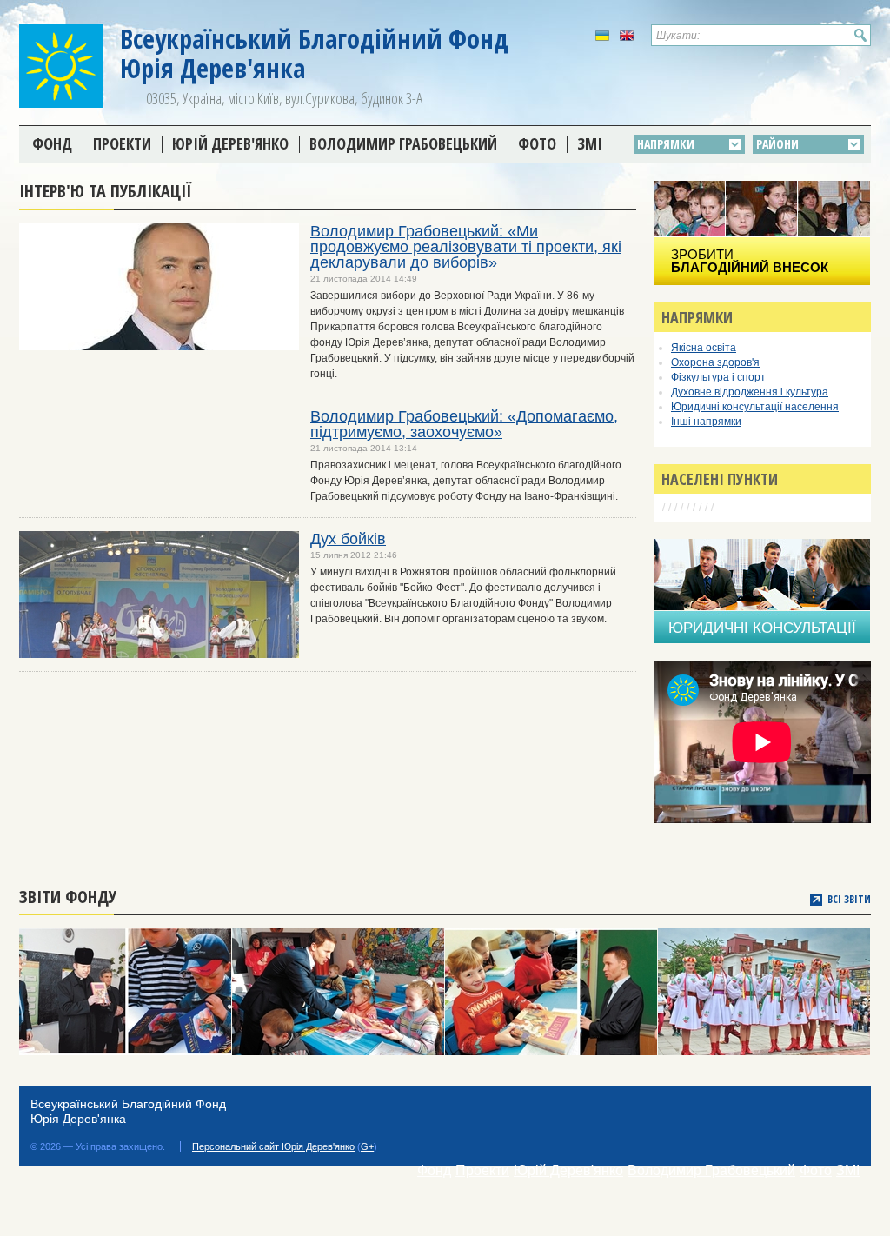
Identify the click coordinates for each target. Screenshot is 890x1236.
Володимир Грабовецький (403, 143)
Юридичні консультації (762, 628)
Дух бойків (348, 539)
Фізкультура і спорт (718, 377)
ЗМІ (589, 143)
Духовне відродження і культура (749, 392)
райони (777, 144)
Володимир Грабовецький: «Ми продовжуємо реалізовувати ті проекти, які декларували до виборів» (465, 247)
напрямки (665, 144)
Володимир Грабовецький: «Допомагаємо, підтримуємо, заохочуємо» (464, 424)
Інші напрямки (706, 421)
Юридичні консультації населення (755, 407)
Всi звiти (849, 900)
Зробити (749, 261)
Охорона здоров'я (715, 362)
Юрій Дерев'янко (230, 143)
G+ (367, 1146)
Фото (537, 143)
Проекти (122, 143)
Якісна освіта (703, 348)
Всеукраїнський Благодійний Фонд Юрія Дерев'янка (314, 53)
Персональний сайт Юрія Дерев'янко (273, 1146)
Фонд (52, 143)
